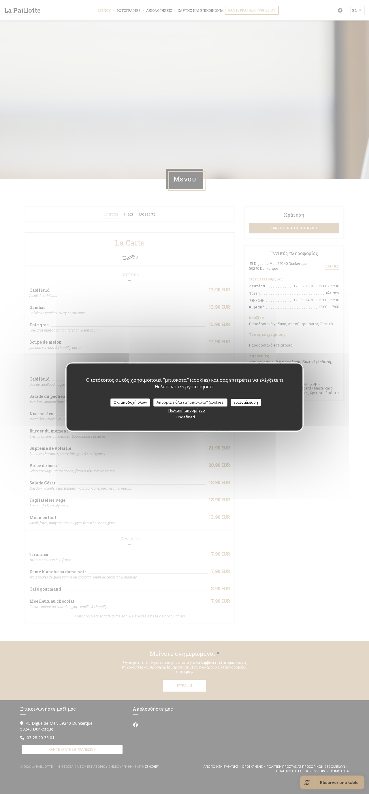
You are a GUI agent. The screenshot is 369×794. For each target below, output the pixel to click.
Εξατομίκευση (246, 402)
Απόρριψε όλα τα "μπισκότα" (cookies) (190, 402)
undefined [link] (185, 417)
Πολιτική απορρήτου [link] (186, 410)
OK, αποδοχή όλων (130, 402)
